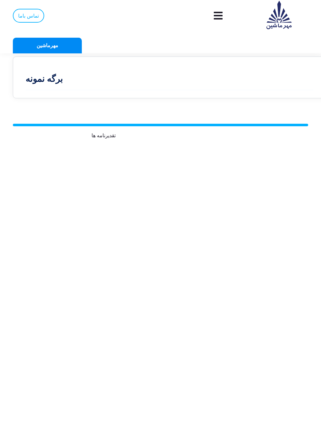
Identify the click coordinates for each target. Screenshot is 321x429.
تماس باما (28, 16)
